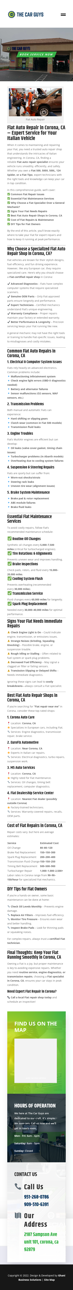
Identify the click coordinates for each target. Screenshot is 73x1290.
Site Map (49, 1279)
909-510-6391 (36, 1204)
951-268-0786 (36, 1197)
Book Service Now (36, 54)
